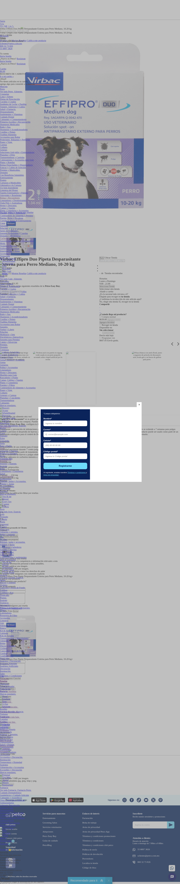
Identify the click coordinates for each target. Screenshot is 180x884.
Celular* (47, 440)
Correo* (47, 429)
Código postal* (50, 451)
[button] (139, 404)
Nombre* (47, 418)
